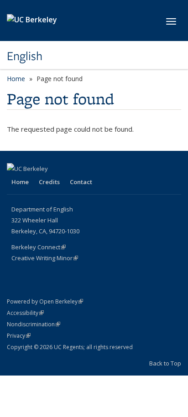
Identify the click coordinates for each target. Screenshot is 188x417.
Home (16, 78)
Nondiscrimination (33, 324)
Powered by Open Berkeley (45, 301)
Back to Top (165, 363)
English (24, 56)
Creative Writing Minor (44, 258)
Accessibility (25, 313)
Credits (49, 182)
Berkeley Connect (38, 247)
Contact (81, 182)
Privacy (19, 336)
